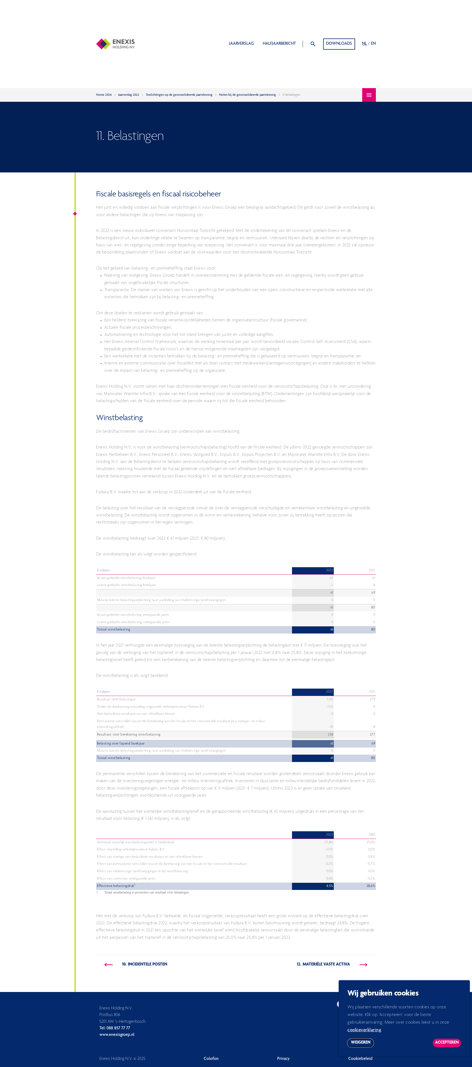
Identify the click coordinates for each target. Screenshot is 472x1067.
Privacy (283, 1059)
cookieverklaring (364, 1030)
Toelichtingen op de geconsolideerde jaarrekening (179, 95)
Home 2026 (104, 95)
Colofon (211, 1059)
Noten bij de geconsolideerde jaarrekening (247, 95)
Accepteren (448, 1044)
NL (364, 44)
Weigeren (362, 1044)
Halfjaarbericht (279, 44)
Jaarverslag (241, 44)
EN (373, 44)
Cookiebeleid (360, 1059)
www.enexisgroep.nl (116, 1035)
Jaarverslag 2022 (128, 95)
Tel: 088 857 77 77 (114, 1028)
